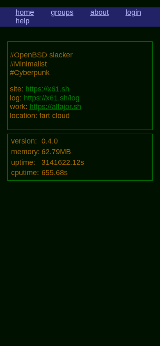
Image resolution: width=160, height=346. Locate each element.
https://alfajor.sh (55, 106)
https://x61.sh (47, 89)
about (99, 12)
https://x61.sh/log (52, 98)
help (23, 21)
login (133, 12)
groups (62, 12)
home (25, 12)
